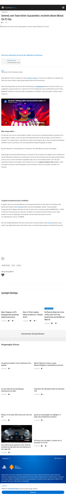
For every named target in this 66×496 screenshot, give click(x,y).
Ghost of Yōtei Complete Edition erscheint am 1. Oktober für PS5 (33, 314)
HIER (19, 207)
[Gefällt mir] (13, 321)
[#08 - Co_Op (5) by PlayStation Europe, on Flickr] (33, 191)
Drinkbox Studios (32, 78)
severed (19, 265)
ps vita (13, 265)
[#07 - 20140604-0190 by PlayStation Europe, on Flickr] (33, 178)
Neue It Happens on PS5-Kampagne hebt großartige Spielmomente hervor (10, 314)
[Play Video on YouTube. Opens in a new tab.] (27, 440)
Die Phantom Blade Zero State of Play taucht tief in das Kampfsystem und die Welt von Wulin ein (55, 316)
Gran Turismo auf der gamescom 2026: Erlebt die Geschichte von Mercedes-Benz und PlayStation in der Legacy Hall (16, 447)
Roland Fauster (11, 60)
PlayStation (10, 8)
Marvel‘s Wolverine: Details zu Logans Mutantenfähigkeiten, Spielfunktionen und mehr (48, 364)
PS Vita (50, 223)
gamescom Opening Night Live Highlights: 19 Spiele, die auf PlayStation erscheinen (47, 416)
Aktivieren (33, 492)
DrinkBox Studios (6, 265)
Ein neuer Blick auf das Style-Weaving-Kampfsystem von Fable (12, 390)
